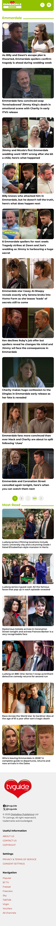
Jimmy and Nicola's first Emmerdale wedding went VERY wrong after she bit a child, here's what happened (27, 154)
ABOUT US (8, 836)
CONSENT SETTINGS (14, 863)
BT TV (6, 882)
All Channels (9, 913)
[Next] (41, 498)
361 (35, 498)
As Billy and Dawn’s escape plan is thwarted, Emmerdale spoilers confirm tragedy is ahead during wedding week (27, 59)
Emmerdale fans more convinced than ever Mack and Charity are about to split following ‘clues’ (27, 439)
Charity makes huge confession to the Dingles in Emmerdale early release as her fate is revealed (26, 393)
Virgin (6, 904)
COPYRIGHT (9, 845)
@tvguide (11, 806)
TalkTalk (7, 900)
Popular (7, 878)
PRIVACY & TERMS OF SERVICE (19, 859)
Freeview (8, 891)
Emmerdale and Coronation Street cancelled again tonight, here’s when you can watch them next (25, 485)
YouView (7, 908)
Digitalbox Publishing (22, 814)
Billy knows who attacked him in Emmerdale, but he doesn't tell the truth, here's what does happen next (28, 199)
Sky (5, 895)
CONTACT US (10, 840)
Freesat (7, 887)
